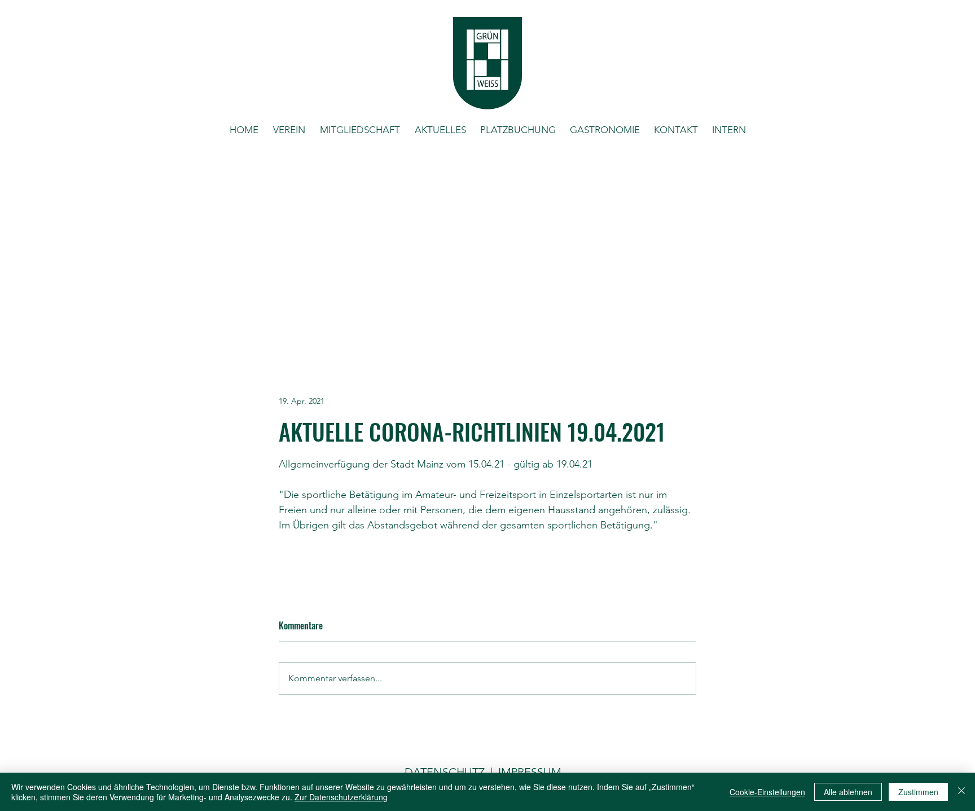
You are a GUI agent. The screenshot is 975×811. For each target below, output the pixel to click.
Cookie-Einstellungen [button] (767, 791)
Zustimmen (918, 791)
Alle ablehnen (848, 791)
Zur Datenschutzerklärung (341, 797)
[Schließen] (961, 792)
